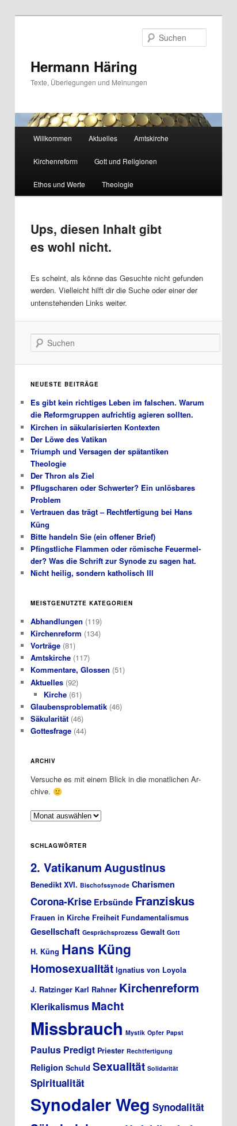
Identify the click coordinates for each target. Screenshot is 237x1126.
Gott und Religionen (125, 161)
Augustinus (135, 867)
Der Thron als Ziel (62, 475)
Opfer (155, 1032)
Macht (107, 1006)
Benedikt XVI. (54, 884)
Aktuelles (103, 138)
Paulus (45, 1049)
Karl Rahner (96, 989)
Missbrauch (76, 1028)
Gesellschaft (55, 931)
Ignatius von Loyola (151, 970)
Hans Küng (96, 948)
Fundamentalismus (155, 917)
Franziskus (164, 900)
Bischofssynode (104, 885)
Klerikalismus (59, 1006)
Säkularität (49, 718)
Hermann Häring (83, 66)
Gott (173, 932)
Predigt (79, 1049)
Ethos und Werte (59, 184)
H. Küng (44, 951)
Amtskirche (151, 138)
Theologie (117, 184)
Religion (46, 1067)
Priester (110, 1050)
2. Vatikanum (66, 867)
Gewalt (152, 932)
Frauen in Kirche (60, 917)
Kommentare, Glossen (70, 669)
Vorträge (45, 645)
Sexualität (119, 1066)
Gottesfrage (50, 730)
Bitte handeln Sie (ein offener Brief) (92, 536)
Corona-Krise (60, 901)
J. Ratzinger (51, 989)
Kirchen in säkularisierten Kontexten (95, 427)
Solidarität (162, 1068)
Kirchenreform (55, 161)
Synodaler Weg (90, 1104)
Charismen (153, 884)
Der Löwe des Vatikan (68, 439)
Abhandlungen (56, 621)
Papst (175, 1032)
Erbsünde (113, 902)
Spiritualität (57, 1083)
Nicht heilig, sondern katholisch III (92, 572)
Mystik (135, 1032)
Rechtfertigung (150, 1051)
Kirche (55, 694)
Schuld (78, 1068)
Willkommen (52, 138)
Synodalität (178, 1107)
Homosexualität (71, 968)
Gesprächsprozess (110, 932)
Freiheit (105, 917)
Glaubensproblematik (68, 706)
